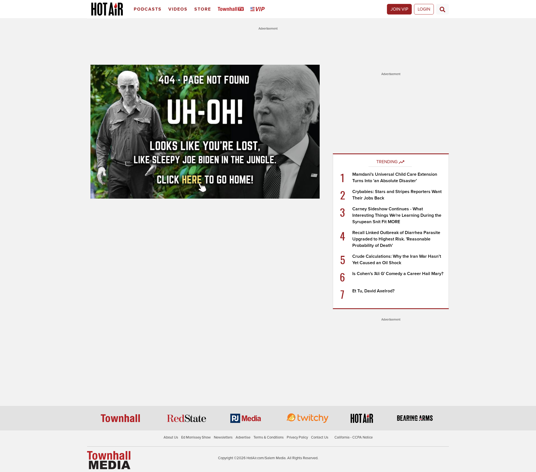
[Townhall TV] (232, 9)
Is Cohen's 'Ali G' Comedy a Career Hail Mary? (397, 273)
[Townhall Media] (108, 460)
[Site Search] (442, 9)
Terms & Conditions (268, 437)
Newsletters (223, 437)
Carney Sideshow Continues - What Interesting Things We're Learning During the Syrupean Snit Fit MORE (396, 215)
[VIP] (258, 9)
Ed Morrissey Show (196, 437)
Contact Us (319, 437)
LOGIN (424, 9)
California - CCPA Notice (353, 437)
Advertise (243, 437)
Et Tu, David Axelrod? (373, 291)
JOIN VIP (399, 9)
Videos (178, 9)
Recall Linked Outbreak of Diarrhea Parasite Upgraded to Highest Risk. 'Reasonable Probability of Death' (396, 239)
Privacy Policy (297, 437)
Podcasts (148, 9)
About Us (171, 437)
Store (202, 9)
